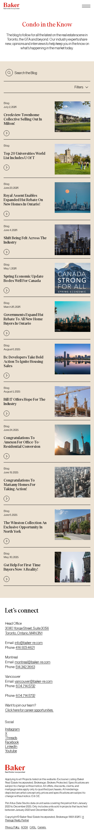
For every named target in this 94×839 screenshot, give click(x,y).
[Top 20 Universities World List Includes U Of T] (47, 158)
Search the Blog (26, 73)
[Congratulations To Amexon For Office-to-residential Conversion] (47, 440)
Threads (11, 738)
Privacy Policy (12, 827)
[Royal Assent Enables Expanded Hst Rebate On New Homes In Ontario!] (47, 198)
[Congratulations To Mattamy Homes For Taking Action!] (47, 483)
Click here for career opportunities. (29, 710)
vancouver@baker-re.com (34, 681)
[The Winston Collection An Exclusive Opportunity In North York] (47, 525)
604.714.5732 (25, 686)
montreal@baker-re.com (32, 662)
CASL (33, 827)
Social (9, 722)
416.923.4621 (25, 647)
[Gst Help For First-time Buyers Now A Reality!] (47, 566)
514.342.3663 (25, 667)
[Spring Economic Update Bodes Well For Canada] (47, 277)
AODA (24, 827)
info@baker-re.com (29, 643)
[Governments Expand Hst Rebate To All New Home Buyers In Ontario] (47, 317)
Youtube (11, 751)
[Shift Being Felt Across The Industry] (47, 238)
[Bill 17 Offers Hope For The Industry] (47, 400)
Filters (78, 87)
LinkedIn (11, 746)
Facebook (12, 742)
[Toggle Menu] (86, 6)
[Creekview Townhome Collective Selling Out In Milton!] (47, 117)
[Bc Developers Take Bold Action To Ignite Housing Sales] (47, 360)
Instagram (12, 729)
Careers (42, 827)
